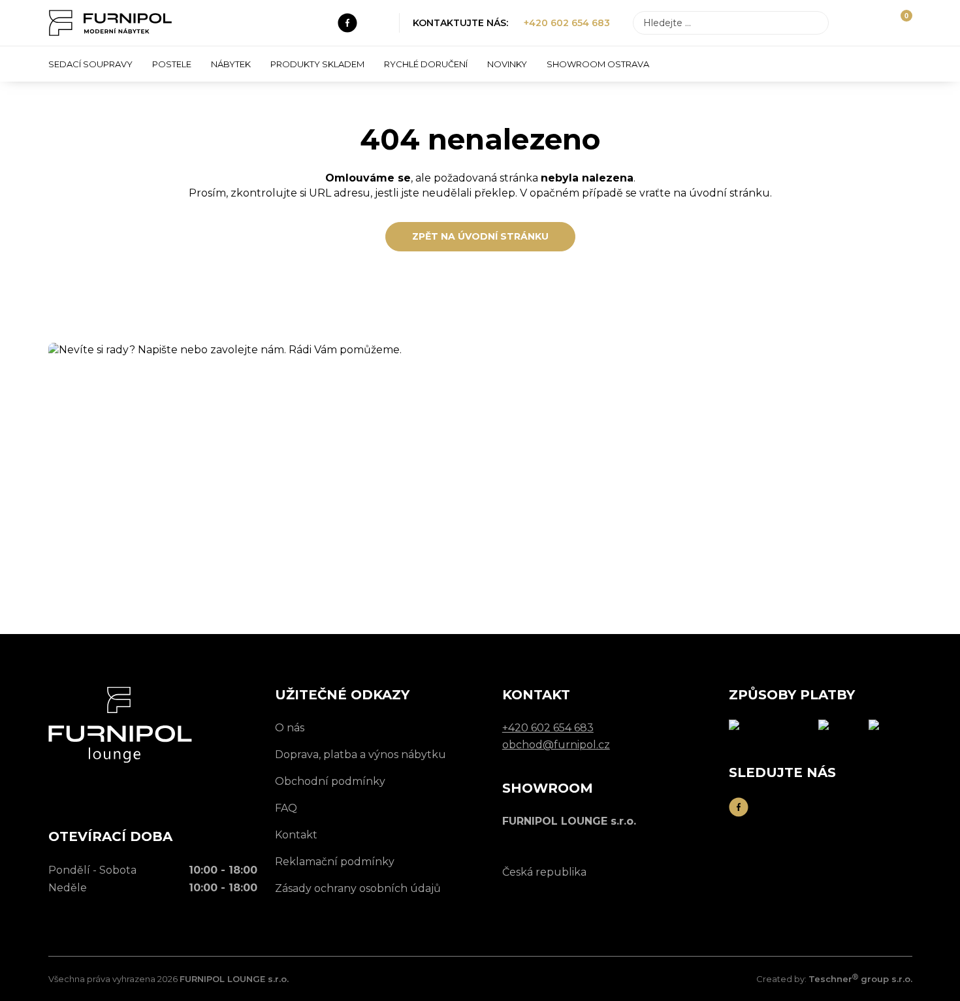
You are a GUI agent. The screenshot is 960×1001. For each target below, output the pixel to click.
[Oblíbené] (877, 23)
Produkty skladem (317, 64)
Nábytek (231, 64)
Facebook (347, 23)
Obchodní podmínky (330, 781)
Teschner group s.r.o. (860, 979)
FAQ (286, 808)
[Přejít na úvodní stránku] (110, 23)
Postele (171, 64)
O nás (289, 728)
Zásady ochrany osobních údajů (358, 888)
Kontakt (296, 835)
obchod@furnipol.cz (198, 530)
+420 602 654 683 (567, 23)
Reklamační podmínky (334, 861)
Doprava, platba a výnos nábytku (360, 754)
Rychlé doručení (426, 64)
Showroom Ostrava (598, 64)
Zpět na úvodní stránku (480, 236)
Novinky (507, 64)
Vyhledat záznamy (815, 23)
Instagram (377, 23)
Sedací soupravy (90, 64)
